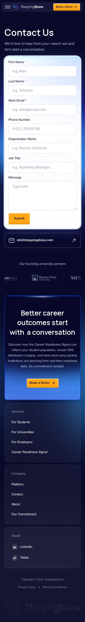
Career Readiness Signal (29, 452)
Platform (18, 484)
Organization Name (22, 139)
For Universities (23, 432)
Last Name (17, 81)
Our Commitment (24, 514)
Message (15, 177)
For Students (21, 422)
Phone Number (19, 120)
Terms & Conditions (55, 587)
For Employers (22, 442)
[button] (7, 7)
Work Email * (17, 100)
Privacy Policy (26, 587)
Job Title (14, 158)
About (16, 504)
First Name (17, 62)
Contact (17, 494)
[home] (26, 7)
